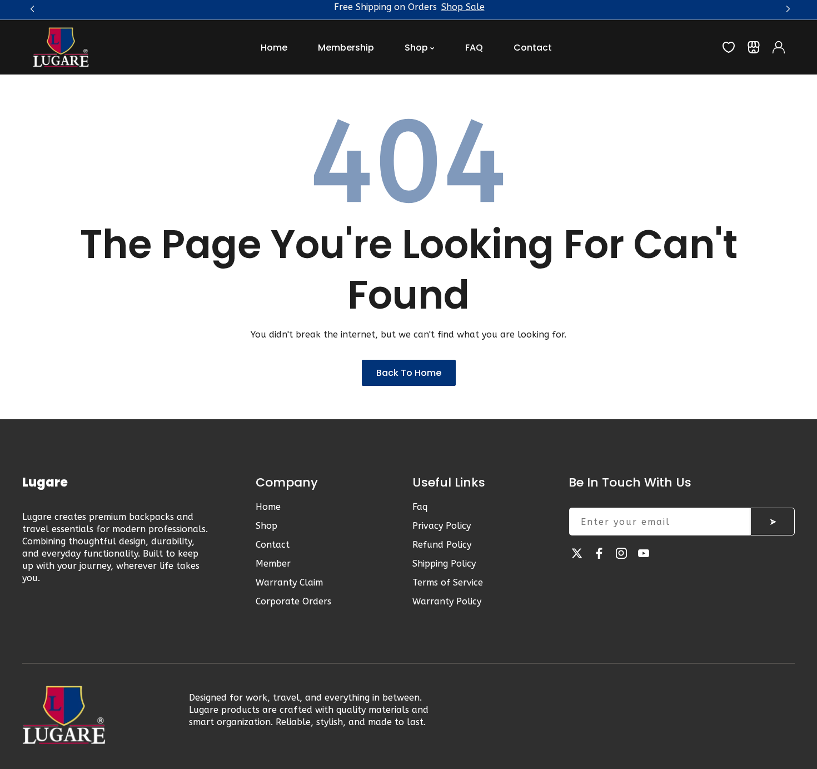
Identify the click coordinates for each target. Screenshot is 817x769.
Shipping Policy (444, 563)
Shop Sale (463, 16)
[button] (786, 7)
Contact (273, 544)
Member (273, 563)
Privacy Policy (441, 525)
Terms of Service (447, 582)
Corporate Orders (293, 601)
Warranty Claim (289, 582)
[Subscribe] (772, 521)
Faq (419, 507)
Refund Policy (441, 544)
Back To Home (408, 372)
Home (268, 507)
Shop (266, 525)
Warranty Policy (446, 601)
